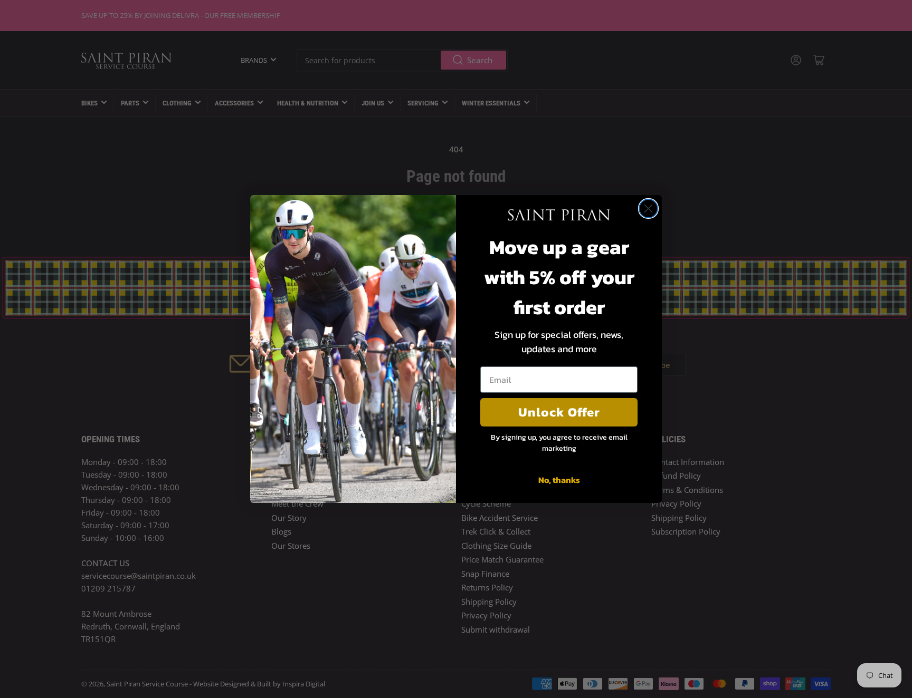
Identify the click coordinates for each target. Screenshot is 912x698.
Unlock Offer (559, 412)
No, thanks (559, 479)
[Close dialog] (648, 208)
